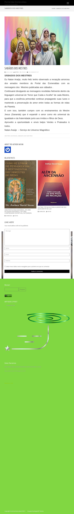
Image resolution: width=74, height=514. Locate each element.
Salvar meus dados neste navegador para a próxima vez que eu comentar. (28, 266)
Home (53, 8)
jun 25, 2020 (9, 72)
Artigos (23, 72)
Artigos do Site (10, 305)
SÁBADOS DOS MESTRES (25, 136)
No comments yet (33, 72)
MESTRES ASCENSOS (11, 136)
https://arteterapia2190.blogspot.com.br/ (15, 371)
